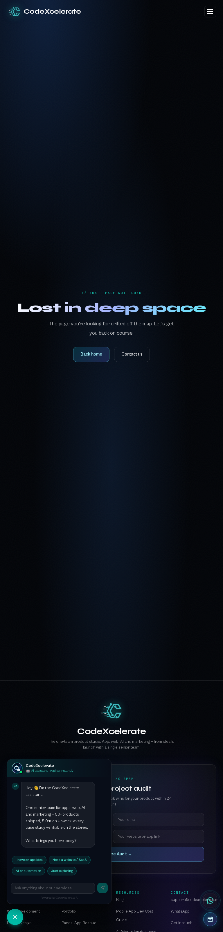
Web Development (23, 911)
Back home (91, 354)
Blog (119, 899)
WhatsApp (180, 911)
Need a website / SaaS (70, 860)
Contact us (132, 354)
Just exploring (62, 871)
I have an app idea (29, 860)
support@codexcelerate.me (196, 899)
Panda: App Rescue (79, 923)
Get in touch (182, 923)
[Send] (102, 888)
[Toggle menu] (210, 11)
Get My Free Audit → (111, 854)
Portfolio (69, 911)
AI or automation (28, 871)
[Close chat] (15, 917)
